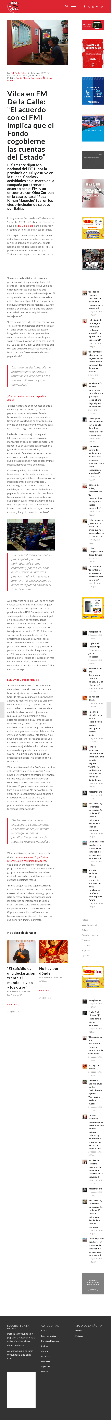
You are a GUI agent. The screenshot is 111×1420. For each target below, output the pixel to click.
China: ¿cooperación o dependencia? (95, 551)
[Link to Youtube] (97, 6)
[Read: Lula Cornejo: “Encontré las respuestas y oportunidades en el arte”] (84, 567)
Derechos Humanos (90, 935)
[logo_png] (13, 6)
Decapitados (94, 631)
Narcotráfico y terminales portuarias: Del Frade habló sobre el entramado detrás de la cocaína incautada (95, 816)
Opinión (43, 981)
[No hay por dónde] (53, 951)
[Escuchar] (93, 28)
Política (11, 80)
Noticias (47, 78)
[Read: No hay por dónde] (84, 698)
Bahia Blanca (23, 78)
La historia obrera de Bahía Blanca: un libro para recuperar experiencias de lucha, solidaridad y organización (96, 460)
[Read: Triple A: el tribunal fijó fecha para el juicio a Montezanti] (84, 644)
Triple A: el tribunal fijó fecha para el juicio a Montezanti (94, 650)
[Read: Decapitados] (84, 633)
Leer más (12, 1004)
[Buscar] (65, 6)
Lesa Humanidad (89, 925)
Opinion (85, 955)
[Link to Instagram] (93, 6)
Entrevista (36, 78)
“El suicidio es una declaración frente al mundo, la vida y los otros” (21, 977)
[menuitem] (65, 6)
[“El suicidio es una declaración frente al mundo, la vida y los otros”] (21, 951)
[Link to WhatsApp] (101, 6)
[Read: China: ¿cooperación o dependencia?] (84, 549)
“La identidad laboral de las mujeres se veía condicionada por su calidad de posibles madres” (95, 361)
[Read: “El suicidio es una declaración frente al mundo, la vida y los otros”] (84, 669)
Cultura (85, 930)
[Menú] (72, 6)
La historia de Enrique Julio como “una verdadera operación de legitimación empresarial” (95, 330)
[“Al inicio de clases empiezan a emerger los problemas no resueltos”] (109, 710)
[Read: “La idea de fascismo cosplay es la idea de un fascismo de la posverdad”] (84, 293)
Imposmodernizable (98, 791)
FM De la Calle (18, 73)
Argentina (86, 950)
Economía (86, 945)
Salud (19, 995)
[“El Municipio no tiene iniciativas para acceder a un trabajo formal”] (2, 710)
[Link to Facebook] (84, 6)
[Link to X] (88, 6)
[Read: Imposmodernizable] (84, 793)
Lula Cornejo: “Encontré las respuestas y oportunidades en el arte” (95, 573)
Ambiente (86, 940)
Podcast (44, 1346)
